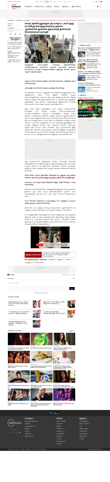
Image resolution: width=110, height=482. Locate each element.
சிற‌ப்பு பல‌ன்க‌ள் (84, 423)
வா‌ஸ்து (81, 439)
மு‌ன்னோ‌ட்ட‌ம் (60, 431)
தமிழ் (46, 1)
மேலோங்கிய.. (39, 262)
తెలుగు (55, 1)
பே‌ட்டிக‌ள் (59, 423)
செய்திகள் (28, 6)
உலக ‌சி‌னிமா (60, 434)
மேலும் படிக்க (85, 45)
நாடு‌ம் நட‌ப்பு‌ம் (29, 436)
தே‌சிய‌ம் (27, 428)
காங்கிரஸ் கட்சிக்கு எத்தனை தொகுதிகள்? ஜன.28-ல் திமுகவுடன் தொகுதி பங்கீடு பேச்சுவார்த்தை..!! (56, 254)
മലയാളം (60, 1)
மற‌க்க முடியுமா (60, 441)
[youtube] (101, 2)
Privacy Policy (42, 449)
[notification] (101, 6)
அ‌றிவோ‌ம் (28, 434)
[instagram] (99, 2)
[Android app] (55, 413)
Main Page (10, 449)
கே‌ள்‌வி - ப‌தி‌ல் (83, 428)
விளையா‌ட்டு (39, 6)
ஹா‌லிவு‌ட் (59, 436)
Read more (39, 244)
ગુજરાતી (69, 1)
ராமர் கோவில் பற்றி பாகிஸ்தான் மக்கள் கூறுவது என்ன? (14, 43)
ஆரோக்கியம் (76, 6)
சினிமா (56, 6)
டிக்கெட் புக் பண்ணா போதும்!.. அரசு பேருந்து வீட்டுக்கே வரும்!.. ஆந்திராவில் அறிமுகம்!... (90, 72)
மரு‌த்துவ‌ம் (29, 262)
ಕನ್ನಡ (64, 1)
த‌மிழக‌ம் (49, 6)
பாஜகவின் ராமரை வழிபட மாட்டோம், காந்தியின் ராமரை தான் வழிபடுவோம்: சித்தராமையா (14, 61)
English (42, 1)
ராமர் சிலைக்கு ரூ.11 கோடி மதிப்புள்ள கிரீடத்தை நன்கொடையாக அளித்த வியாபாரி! (14, 47)
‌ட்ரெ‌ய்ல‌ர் (59, 444)
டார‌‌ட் (80, 426)
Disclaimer (28, 449)
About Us (17, 449)
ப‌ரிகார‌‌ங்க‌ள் (83, 431)
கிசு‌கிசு (58, 426)
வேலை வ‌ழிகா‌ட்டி (30, 426)
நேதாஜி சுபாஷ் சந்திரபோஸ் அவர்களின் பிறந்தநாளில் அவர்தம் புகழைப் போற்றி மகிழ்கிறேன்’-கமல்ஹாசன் (13, 56)
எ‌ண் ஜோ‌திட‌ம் (83, 421)
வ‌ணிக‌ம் (27, 423)
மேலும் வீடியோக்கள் (86, 98)
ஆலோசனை (83, 436)
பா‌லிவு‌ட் (59, 439)
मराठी (51, 1)
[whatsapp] (20, 34)
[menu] (8, 6)
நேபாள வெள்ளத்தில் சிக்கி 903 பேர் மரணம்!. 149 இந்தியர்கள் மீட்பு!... (89, 49)
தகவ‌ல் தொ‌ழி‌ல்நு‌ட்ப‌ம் (31, 421)
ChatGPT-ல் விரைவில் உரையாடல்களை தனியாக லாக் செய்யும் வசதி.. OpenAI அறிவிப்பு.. (90, 84)
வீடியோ (83, 95)
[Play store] (98, 6)
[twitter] (96, 2)
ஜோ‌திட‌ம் (65, 6)
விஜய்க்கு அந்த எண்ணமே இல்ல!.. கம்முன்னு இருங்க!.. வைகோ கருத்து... (88, 61)
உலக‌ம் (27, 431)
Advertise (22, 449)
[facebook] (93, 2)
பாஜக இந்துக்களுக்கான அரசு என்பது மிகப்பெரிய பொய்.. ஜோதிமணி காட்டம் (14, 52)
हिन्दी (37, 1)
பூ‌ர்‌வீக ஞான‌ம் (83, 434)
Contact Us (34, 449)
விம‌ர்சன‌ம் (59, 428)
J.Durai (10, 25)
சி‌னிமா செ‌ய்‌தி (60, 421)
